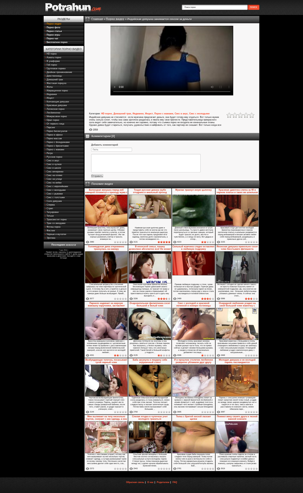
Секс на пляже (54, 175)
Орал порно (53, 120)
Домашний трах (55, 79)
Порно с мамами (55, 149)
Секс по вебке (54, 182)
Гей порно (52, 64)
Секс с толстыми (56, 197)
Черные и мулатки (56, 234)
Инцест (50, 98)
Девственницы (54, 76)
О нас (150, 482)
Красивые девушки (57, 105)
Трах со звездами (56, 223)
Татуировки (53, 212)
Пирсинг (51, 127)
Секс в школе (54, 168)
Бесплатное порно (57, 42)
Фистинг (51, 230)
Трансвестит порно (57, 219)
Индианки (52, 94)
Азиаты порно (54, 57)
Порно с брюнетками (58, 146)
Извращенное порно (57, 90)
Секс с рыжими (55, 193)
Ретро (50, 153)
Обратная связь (135, 482)
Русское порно (54, 157)
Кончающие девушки (58, 101)
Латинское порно (56, 109)
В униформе (53, 61)
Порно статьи (54, 31)
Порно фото (53, 27)
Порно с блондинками (58, 142)
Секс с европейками (57, 186)
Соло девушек (54, 201)
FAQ (175, 482)
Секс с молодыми (56, 190)
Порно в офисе (55, 134)
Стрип (50, 208)
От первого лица (55, 123)
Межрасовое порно (57, 116)
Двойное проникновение (59, 72)
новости (71, 244)
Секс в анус (53, 160)
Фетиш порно (53, 227)
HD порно (52, 53)
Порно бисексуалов (57, 131)
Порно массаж (54, 138)
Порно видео (54, 23)
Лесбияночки (53, 112)
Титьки (50, 215)
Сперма (51, 204)
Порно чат (52, 38)
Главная (97, 19)
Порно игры (53, 34)
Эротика (51, 238)
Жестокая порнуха (56, 83)
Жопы (50, 87)
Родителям (163, 482)
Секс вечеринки (55, 171)
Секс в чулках (54, 164)
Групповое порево (56, 68)
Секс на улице (54, 179)
